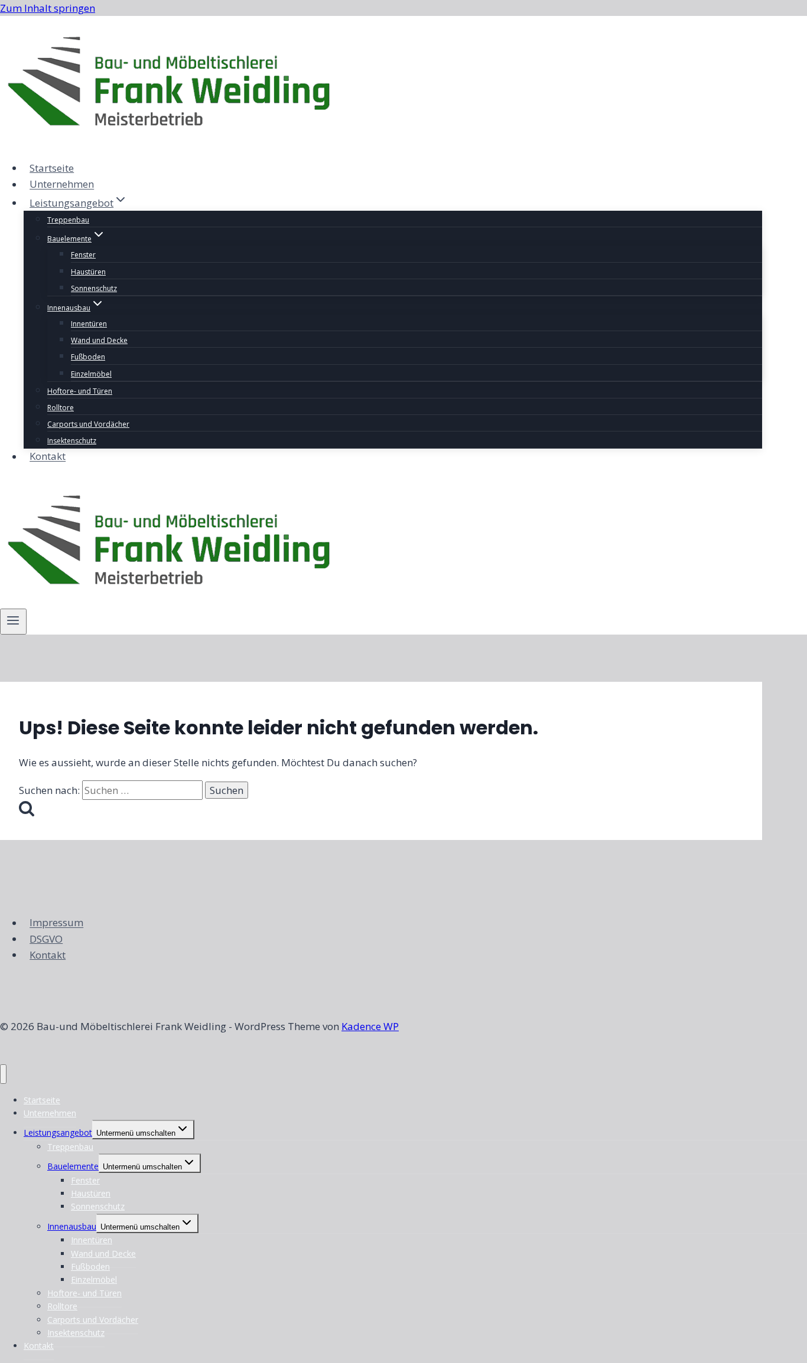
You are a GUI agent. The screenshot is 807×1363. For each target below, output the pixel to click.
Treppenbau (68, 220)
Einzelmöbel (91, 374)
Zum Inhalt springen (47, 8)
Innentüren (89, 324)
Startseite (52, 168)
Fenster (83, 255)
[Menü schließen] (3, 1074)
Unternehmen (62, 184)
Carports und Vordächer (88, 424)
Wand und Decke (99, 340)
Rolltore (60, 408)
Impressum (56, 923)
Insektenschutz (71, 441)
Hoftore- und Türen (79, 391)
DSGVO (46, 939)
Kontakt (48, 456)
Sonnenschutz (94, 288)
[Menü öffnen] (13, 622)
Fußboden (88, 357)
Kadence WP (370, 1026)
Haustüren (88, 272)
